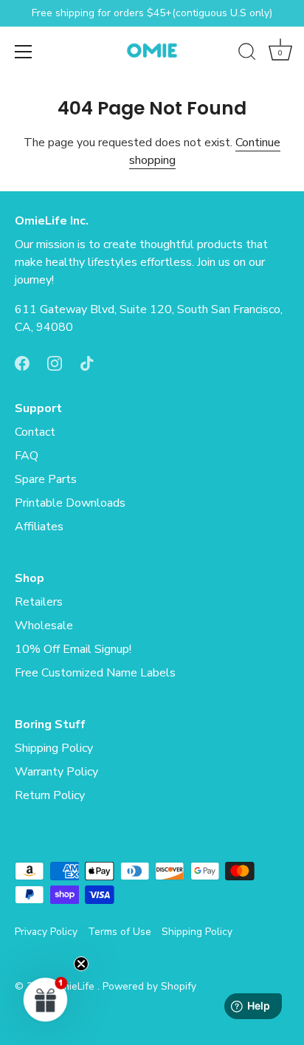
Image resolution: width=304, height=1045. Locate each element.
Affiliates (39, 526)
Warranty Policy (56, 772)
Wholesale (44, 625)
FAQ (26, 456)
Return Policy (50, 795)
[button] (46, 999)
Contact (35, 432)
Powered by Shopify (149, 986)
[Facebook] (22, 362)
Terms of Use (119, 932)
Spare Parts (46, 479)
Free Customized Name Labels (95, 673)
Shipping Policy (54, 748)
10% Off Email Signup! (73, 649)
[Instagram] (54, 362)
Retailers (39, 602)
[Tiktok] (87, 362)
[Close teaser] (81, 963)
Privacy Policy (46, 932)
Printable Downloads (70, 503)
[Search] (247, 54)
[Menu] (23, 51)
